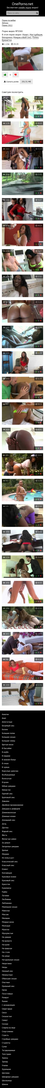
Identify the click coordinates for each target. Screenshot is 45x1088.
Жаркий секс (7, 831)
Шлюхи (5, 1084)
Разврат (5, 997)
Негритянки (7, 963)
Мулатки (5, 929)
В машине (6, 756)
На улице (6, 956)
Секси (4, 1012)
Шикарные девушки (10, 1076)
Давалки (5, 801)
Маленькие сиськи (9, 907)
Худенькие (6, 1069)
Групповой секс (8, 797)
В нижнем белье (9, 759)
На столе (6, 952)
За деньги (6, 842)
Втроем (5, 782)
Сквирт (5, 1020)
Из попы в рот (8, 857)
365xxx (5, 23)
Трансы (5, 1058)
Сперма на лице (8, 1027)
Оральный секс (8, 986)
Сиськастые (7, 1016)
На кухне (6, 944)
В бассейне (7, 748)
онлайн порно (24, 7)
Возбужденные (8, 774)
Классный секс (8, 865)
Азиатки (5, 714)
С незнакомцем (8, 1005)
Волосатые (7, 778)
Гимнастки (6, 790)
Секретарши (7, 1008)
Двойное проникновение (12, 805)
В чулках (5, 767)
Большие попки (8, 733)
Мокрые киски (8, 922)
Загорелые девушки (10, 846)
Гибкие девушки (8, 786)
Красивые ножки (9, 876)
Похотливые (7, 993)
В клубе (5, 752)
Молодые (6, 925)
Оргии (4, 990)
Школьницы (7, 1080)
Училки (5, 1065)
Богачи (5, 729)
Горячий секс (7, 793)
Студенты (6, 1042)
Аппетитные (7, 722)
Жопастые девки (9, 839)
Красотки (6, 884)
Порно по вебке (9, 20)
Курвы (4, 891)
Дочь (4, 823)
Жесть (4, 835)
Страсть (5, 1035)
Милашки (6, 918)
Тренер (5, 1061)
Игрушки (5, 854)
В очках (5, 763)
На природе (7, 948)
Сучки (4, 1046)
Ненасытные (7, 974)
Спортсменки (7, 1031)
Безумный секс (8, 725)
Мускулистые (7, 933)
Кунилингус (6, 888)
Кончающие (7, 873)
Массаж (5, 914)
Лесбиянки (6, 899)
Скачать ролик (18, 81)
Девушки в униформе (11, 808)
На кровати (7, 941)
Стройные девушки (10, 1039)
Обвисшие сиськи (9, 978)
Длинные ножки (9, 816)
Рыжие (5, 1001)
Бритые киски (7, 744)
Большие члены (8, 740)
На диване (6, 937)
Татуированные (8, 1050)
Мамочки (6, 910)
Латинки (5, 895)
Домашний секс (8, 820)
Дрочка (5, 827)
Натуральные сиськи (10, 959)
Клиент (5, 869)
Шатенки (6, 1073)
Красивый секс (8, 880)
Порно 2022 (7, 25)
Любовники (7, 903)
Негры (4, 967)
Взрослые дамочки (10, 771)
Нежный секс (7, 971)
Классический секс (10, 861)
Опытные (6, 982)
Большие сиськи (8, 737)
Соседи (5, 1024)
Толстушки (6, 1054)
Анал (4, 718)
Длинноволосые (9, 812)
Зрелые (5, 850)
